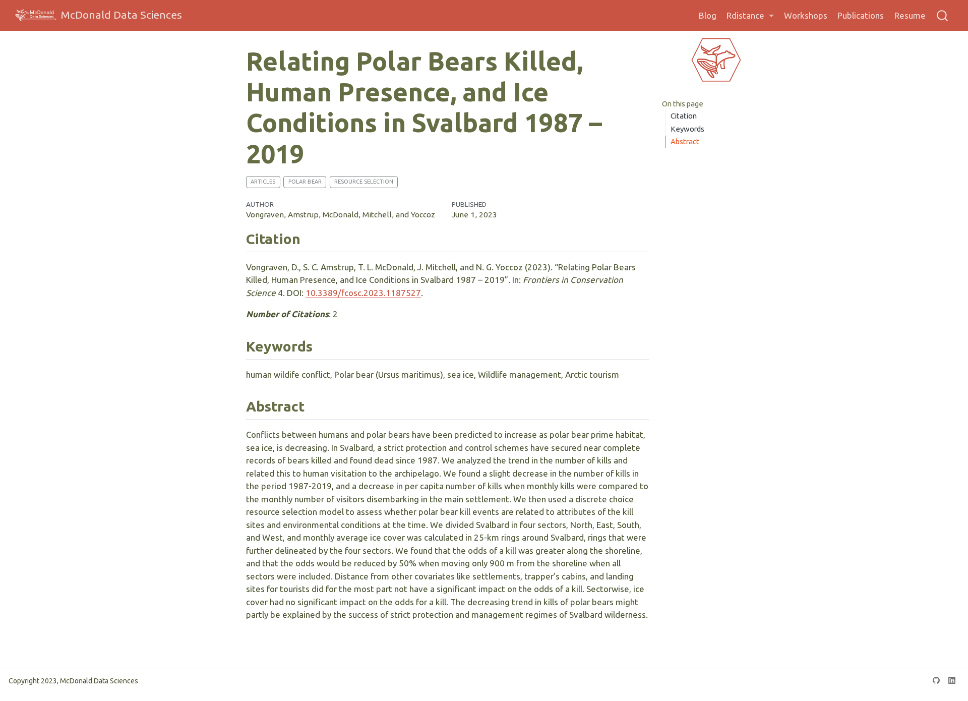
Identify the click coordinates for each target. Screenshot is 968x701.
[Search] (942, 15)
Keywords (687, 129)
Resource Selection (363, 182)
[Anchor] (310, 238)
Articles (263, 182)
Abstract (685, 141)
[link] (750, 16)
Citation (684, 115)
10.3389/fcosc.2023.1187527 (363, 293)
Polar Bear (305, 182)
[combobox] (943, 15)
